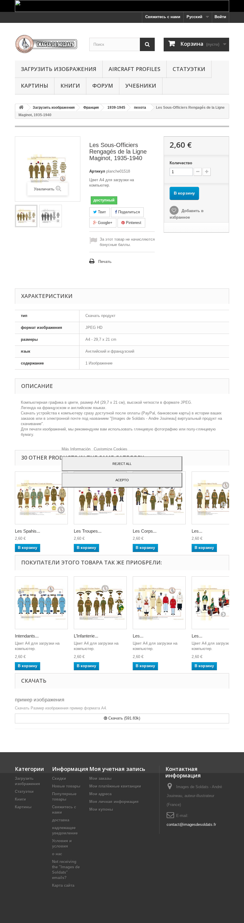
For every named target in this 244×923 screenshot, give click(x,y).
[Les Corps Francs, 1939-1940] (159, 497)
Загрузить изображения (58, 68)
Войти (220, 17)
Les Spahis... (27, 531)
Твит (101, 212)
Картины (34, 85)
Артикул (97, 171)
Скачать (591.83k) (123, 718)
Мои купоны (101, 809)
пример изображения (39, 700)
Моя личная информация (114, 801)
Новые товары (66, 786)
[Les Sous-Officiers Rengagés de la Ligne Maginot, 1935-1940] (26, 216)
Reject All (122, 464)
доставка (60, 820)
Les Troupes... (87, 531)
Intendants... (27, 635)
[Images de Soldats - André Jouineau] (47, 44)
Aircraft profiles (134, 68)
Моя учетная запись (117, 768)
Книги (70, 85)
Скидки (59, 778)
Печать (105, 261)
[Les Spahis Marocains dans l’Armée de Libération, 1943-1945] (41, 497)
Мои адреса (100, 794)
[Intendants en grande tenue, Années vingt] (41, 602)
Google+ (104, 222)
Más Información (77, 449)
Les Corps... (145, 531)
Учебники (140, 85)
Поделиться (128, 212)
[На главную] (21, 107)
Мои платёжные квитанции (115, 786)
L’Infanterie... (86, 635)
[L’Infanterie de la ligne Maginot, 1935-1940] (100, 602)
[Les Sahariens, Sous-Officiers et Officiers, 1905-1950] (159, 602)
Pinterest (133, 222)
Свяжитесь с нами (162, 17)
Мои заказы (100, 778)
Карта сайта (63, 885)
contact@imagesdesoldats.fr (191, 824)
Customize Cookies (110, 449)
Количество (181, 163)
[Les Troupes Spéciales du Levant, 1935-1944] (100, 497)
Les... (197, 531)
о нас (57, 854)
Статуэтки (189, 68)
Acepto (122, 480)
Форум (102, 85)
